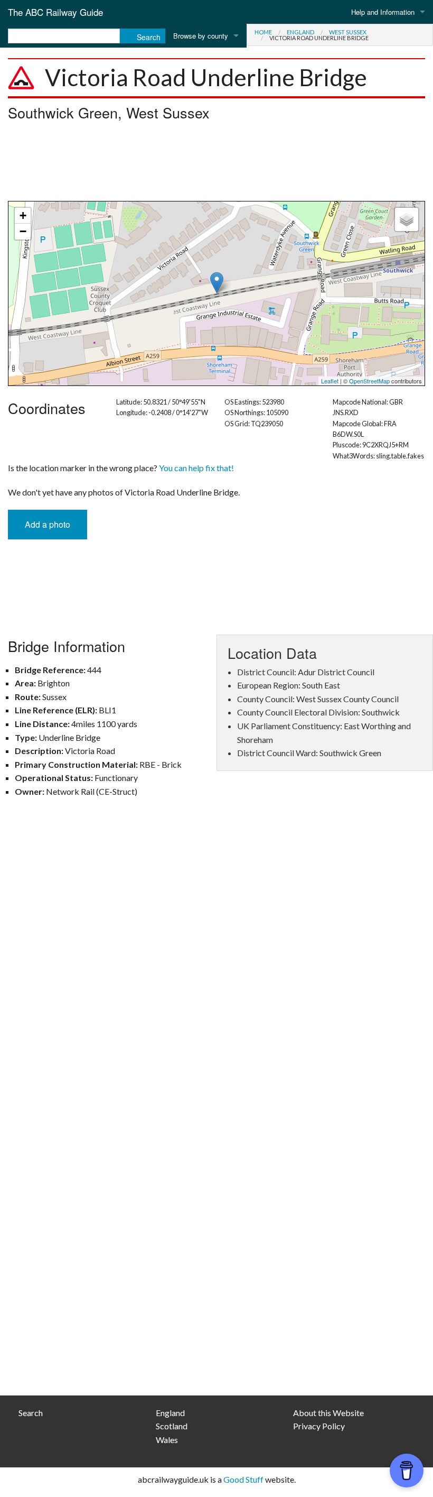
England (300, 32)
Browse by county (200, 36)
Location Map (215, 293)
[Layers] (406, 219)
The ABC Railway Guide (55, 12)
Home (263, 32)
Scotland (171, 1426)
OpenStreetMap (369, 380)
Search (30, 1413)
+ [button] (23, 215)
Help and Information (383, 12)
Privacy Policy (319, 1426)
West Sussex (347, 32)
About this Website (328, 1413)
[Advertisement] (216, 163)
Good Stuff (243, 1479)
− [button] (23, 231)
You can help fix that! (196, 468)
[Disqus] (216, 961)
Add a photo (47, 524)
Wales (167, 1440)
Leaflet (329, 380)
